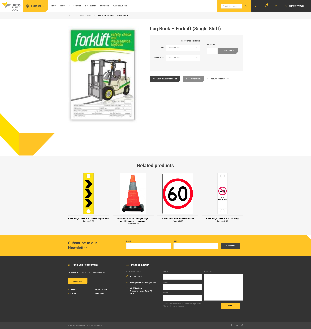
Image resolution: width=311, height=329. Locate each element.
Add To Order (228, 51)
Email (176, 241)
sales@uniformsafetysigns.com (143, 282)
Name (129, 241)
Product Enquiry (193, 79)
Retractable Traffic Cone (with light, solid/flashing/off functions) (133, 219)
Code (162, 47)
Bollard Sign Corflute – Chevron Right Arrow (88, 218)
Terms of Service (175, 306)
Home (70, 15)
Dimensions (159, 57)
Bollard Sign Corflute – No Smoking (222, 218)
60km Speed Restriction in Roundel (178, 218)
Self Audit (77, 281)
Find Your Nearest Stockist (165, 79)
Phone (165, 293)
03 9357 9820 (136, 277)
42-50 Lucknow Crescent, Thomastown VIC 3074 (141, 291)
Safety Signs (85, 15)
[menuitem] (53, 6)
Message (208, 272)
